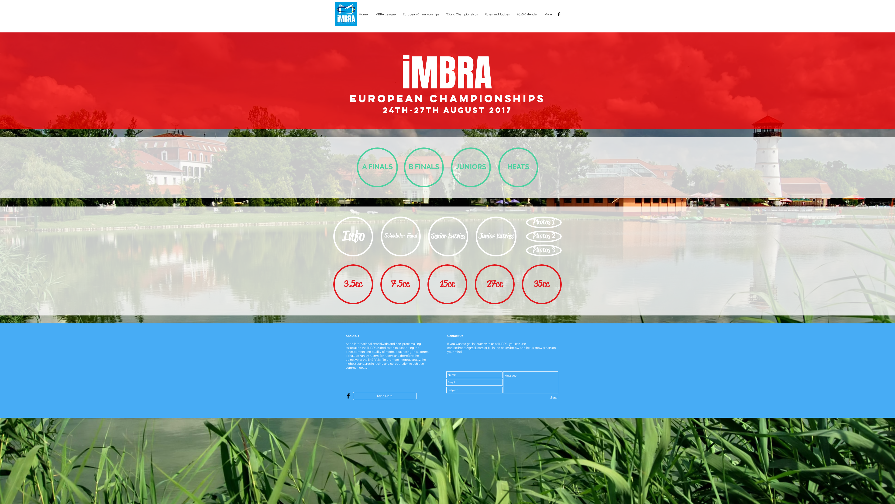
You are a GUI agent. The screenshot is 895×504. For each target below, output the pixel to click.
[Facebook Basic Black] (559, 14)
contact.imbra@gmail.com (465, 348)
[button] (385, 14)
